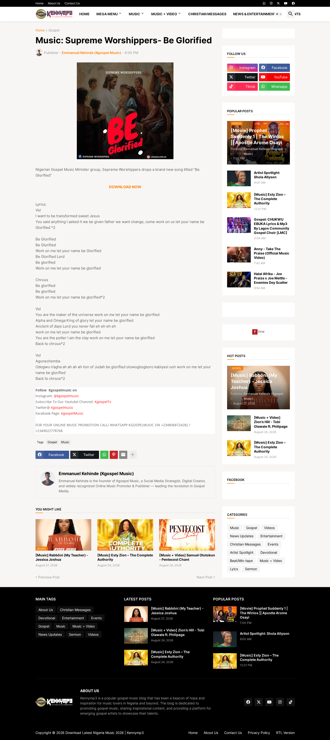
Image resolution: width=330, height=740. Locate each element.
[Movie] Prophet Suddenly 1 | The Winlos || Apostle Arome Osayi (264, 612)
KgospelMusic (72, 413)
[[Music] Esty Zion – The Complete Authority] (239, 200)
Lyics (234, 569)
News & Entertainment (254, 14)
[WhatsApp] (104, 455)
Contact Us (72, 3)
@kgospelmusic (66, 396)
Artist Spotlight (241, 552)
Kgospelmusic (62, 407)
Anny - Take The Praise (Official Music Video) (271, 253)
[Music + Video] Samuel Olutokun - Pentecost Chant (187, 557)
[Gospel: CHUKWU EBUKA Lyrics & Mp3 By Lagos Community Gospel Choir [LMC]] (239, 225)
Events (273, 544)
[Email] (123, 455)
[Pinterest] (114, 455)
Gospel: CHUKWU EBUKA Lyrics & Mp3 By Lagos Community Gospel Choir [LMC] (271, 226)
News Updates (241, 536)
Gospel (54, 30)
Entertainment (271, 536)
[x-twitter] (278, 3)
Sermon (251, 569)
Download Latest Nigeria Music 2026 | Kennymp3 (104, 733)
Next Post (204, 577)
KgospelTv (103, 401)
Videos (269, 528)
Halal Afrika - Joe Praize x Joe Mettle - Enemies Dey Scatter (271, 278)
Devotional (268, 552)
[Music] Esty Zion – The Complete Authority (125, 557)
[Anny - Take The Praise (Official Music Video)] (239, 254)
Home (39, 3)
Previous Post (49, 577)
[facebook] (293, 3)
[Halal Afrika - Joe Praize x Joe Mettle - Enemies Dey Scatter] (239, 279)
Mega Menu (107, 14)
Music (134, 14)
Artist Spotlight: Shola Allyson (267, 175)
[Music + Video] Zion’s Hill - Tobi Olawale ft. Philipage (270, 421)
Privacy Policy (259, 733)
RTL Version (285, 733)
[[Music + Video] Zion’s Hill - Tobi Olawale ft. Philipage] (239, 423)
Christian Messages (207, 14)
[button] (279, 14)
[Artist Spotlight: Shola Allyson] (239, 178)
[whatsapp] (264, 3)
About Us (54, 3)
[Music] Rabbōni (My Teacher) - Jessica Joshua (62, 557)
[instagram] (271, 3)
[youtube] (285, 3)
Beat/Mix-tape (241, 561)
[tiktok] (291, 702)
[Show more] (133, 455)
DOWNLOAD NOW (125, 187)
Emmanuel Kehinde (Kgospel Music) (96, 473)
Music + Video (164, 14)
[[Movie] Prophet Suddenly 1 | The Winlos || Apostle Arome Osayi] (225, 614)
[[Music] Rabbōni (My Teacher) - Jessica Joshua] (136, 614)
